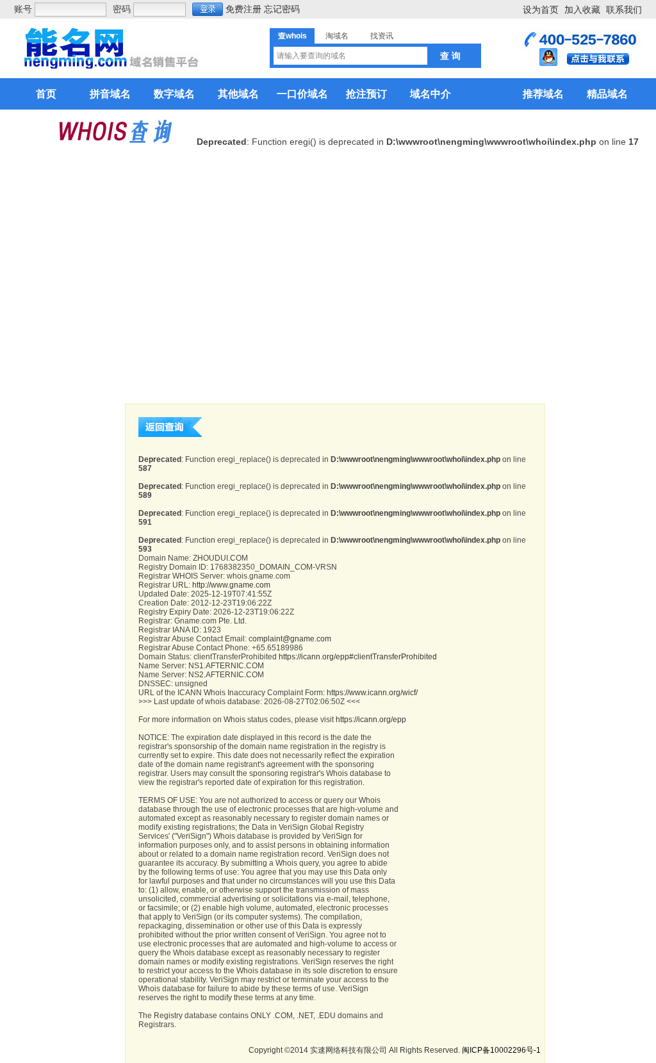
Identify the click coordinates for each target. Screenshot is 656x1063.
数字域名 (174, 93)
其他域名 (238, 93)
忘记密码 (282, 9)
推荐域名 (543, 93)
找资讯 (381, 35)
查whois (292, 35)
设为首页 (541, 9)
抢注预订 (366, 93)
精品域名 (607, 93)
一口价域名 (302, 93)
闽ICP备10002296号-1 (501, 1050)
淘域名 (336, 35)
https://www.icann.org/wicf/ (372, 692)
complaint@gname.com (290, 638)
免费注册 (243, 9)
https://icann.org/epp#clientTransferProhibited (358, 656)
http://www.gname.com (231, 585)
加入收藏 (582, 9)
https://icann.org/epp (371, 719)
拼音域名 (110, 93)
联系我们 (624, 9)
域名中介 (430, 93)
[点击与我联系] (581, 63)
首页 (46, 93)
